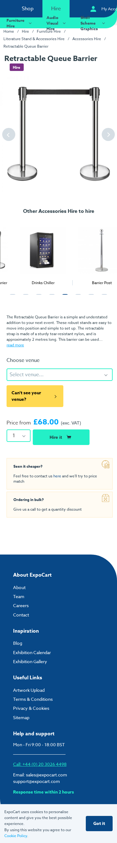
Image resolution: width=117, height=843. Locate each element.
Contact (21, 615)
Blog (17, 643)
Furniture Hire (15, 22)
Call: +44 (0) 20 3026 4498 (39, 764)
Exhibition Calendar (32, 652)
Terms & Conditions (33, 699)
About (19, 587)
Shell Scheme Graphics (89, 22)
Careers (21, 605)
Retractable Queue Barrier (25, 46)
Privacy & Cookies (31, 708)
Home (8, 31)
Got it (99, 823)
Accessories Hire (86, 38)
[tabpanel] (29, 252)
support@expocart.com (36, 781)
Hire (56, 8)
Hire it (56, 437)
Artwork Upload (29, 690)
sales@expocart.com (46, 775)
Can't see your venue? (26, 396)
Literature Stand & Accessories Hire (34, 38)
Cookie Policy (15, 835)
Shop (28, 8)
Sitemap (21, 717)
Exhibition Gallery (30, 661)
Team (18, 596)
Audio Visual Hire (52, 22)
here (57, 476)
